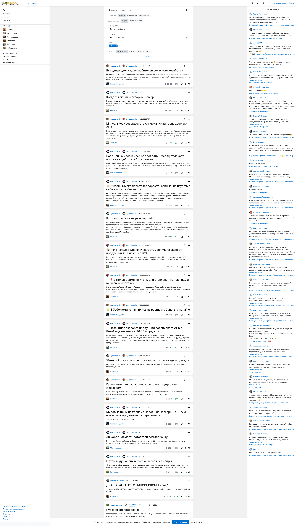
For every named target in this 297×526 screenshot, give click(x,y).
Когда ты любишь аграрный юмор (130, 97)
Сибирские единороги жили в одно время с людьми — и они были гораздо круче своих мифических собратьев (272, 403)
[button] (258, 3)
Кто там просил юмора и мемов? (129, 218)
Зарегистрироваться (277, 3)
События (6, 21)
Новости (6, 14)
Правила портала (9, 511)
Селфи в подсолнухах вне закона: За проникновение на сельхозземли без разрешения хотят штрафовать (272, 138)
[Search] (253, 3)
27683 (169, 111)
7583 (170, 472)
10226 (169, 496)
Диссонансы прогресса (258, 111)
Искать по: (112, 16)
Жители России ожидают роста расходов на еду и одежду (147, 360)
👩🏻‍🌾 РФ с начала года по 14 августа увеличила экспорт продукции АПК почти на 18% (144, 251)
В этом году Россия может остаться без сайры (139, 461)
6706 (170, 267)
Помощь (6, 519)
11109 (170, 143)
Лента (5, 10)
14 (177, 496)
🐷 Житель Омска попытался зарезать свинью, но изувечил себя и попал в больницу (148, 187)
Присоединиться (180, 522)
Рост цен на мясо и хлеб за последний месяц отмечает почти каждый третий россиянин (145, 157)
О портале (6, 514)
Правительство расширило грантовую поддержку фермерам (141, 386)
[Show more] (16, 53)
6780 (170, 371)
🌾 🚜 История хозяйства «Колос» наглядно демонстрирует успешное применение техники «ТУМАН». (272, 54)
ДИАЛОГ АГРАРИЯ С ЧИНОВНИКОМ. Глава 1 (137, 485)
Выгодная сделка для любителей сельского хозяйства (144, 70)
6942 (170, 399)
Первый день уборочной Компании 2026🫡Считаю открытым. (272, 156)
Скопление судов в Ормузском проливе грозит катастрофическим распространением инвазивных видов (272, 182)
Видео (5, 17)
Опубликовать (34, 3)
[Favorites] (185, 66)
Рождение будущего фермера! (261, 67)
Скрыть (147, 57)
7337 (170, 297)
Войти (291, 3)
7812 (170, 315)
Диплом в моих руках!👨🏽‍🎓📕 (260, 341)
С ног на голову (255, 372)
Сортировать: (113, 21)
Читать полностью (255, 80)
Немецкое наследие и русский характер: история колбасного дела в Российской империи (272, 275)
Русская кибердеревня (122, 509)
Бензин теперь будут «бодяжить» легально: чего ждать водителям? (272, 416)
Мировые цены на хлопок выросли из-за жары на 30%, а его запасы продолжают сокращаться (146, 413)
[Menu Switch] (25, 524)
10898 (169, 237)
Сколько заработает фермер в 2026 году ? (266, 38)
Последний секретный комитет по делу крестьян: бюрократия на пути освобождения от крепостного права (272, 25)
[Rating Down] (189, 84)
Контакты (6, 516)
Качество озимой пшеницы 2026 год (263, 166)
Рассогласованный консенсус (261, 445)
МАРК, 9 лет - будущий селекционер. (264, 93)
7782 (170, 347)
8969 (170, 205)
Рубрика (112, 34)
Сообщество (113, 26)
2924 (170, 448)
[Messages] (258, 3)
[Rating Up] (182, 84)
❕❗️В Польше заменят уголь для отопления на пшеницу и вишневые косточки (147, 281)
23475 (169, 84)
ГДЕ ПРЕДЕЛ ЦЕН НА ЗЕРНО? (261, 82)
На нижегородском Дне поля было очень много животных (272, 429)
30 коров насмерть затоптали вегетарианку (137, 437)
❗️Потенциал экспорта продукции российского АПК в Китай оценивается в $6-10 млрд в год (144, 329)
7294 (170, 424)
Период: (111, 51)
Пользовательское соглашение (13, 509)
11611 (170, 173)
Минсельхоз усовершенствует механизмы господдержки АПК (146, 125)
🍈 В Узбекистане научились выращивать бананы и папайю (148, 309)
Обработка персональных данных (14, 506)
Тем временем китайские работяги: (120, 419)
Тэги (110, 42)
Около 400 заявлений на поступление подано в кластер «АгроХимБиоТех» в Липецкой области (272, 357)
